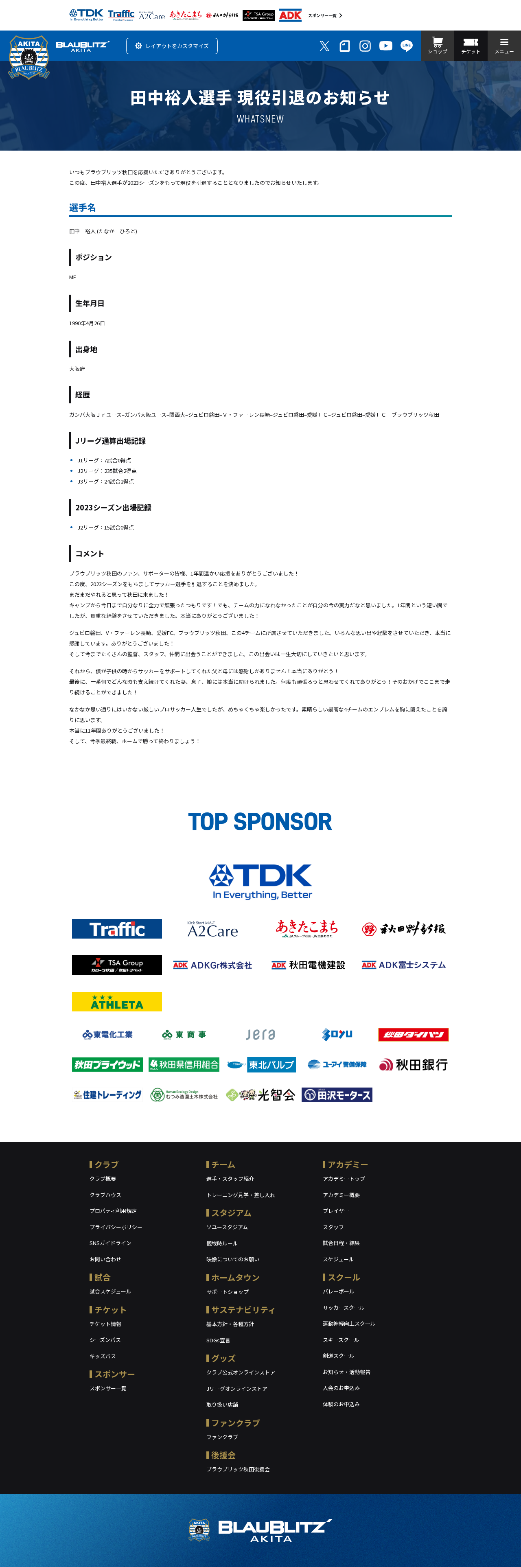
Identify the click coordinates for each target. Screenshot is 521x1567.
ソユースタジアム (227, 1227)
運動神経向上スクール (349, 1323)
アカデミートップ (344, 1178)
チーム (223, 1164)
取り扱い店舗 (222, 1404)
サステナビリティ (243, 1309)
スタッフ (333, 1227)
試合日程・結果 (341, 1243)
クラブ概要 (103, 1178)
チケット (110, 1309)
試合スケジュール (110, 1291)
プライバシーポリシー (116, 1227)
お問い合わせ (105, 1259)
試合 (102, 1277)
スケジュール (338, 1259)
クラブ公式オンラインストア (240, 1372)
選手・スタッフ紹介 (230, 1178)
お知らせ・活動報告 (346, 1372)
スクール (344, 1277)
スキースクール (341, 1340)
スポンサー (114, 1374)
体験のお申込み (341, 1404)
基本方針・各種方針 (230, 1324)
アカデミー (348, 1164)
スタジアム (231, 1213)
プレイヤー (336, 1211)
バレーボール (339, 1291)
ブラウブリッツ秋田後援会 (238, 1469)
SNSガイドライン (110, 1243)
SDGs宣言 (218, 1340)
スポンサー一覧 (322, 15)
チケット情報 (105, 1324)
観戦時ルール (222, 1243)
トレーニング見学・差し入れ (240, 1195)
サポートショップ (227, 1292)
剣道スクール (339, 1355)
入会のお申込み (341, 1388)
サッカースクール (344, 1307)
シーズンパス (105, 1340)
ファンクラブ (235, 1423)
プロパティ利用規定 (113, 1211)
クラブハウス (105, 1195)
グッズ (223, 1358)
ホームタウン (235, 1277)
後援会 (223, 1455)
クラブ (106, 1164)
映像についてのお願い (232, 1259)
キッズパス (103, 1356)
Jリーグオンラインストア (236, 1388)
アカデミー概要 (341, 1195)
